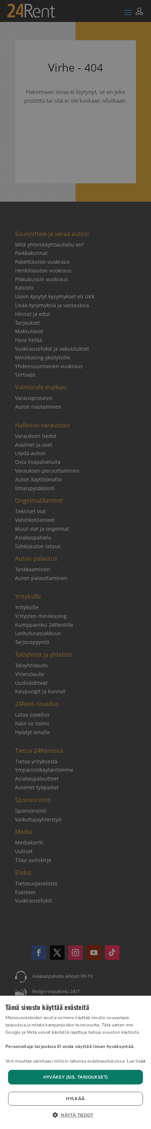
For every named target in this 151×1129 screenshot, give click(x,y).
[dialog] (75, 1062)
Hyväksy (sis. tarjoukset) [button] (75, 1077)
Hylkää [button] (75, 1099)
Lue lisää (136, 1061)
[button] (75, 1115)
